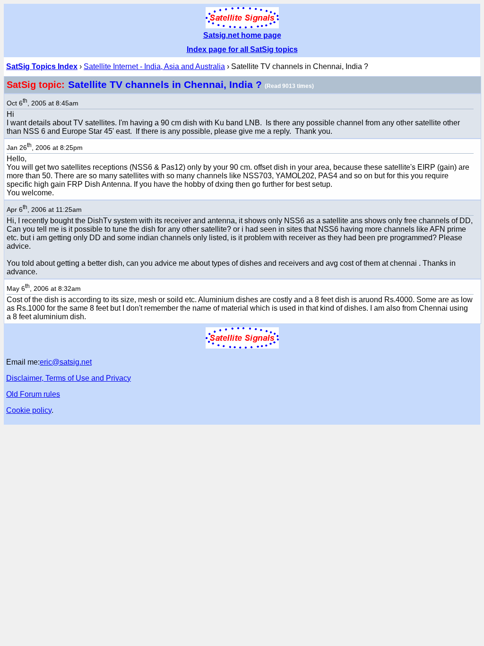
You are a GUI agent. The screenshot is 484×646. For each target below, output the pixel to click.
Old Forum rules (33, 394)
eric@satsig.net (66, 362)
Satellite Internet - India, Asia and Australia (154, 66)
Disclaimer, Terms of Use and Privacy (68, 378)
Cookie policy (29, 410)
